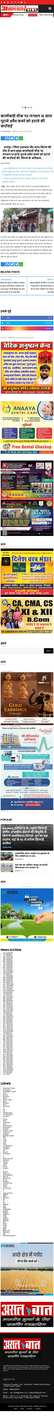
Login (15, 1415)
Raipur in (6, 1180)
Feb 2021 (8, 1068)
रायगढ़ (5, 1233)
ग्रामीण (5, 1224)
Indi (4, 1149)
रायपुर (5, 1234)
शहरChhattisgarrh (9, 1242)
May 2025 (8, 984)
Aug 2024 (8, 999)
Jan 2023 (7, 1030)
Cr (4, 1125)
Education (6, 1134)
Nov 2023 (8, 1014)
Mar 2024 (8, 1007)
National (6, 1167)
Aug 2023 (8, 1019)
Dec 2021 (8, 1051)
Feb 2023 (8, 1029)
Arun (4, 1100)
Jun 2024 (7, 1002)
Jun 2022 (7, 1042)
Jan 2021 (7, 1069)
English (5, 1136)
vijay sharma (7, 1200)
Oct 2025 (7, 976)
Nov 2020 (8, 1073)
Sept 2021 (8, 1056)
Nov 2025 (8, 975)
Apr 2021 (7, 1065)
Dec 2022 (8, 1032)
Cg (4, 1116)
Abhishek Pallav (9, 1095)
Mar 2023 (8, 1027)
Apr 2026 (7, 966)
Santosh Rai (7, 1190)
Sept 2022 (8, 1037)
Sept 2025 (8, 978)
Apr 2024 (7, 1006)
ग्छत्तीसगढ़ (6, 1221)
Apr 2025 (7, 986)
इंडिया (4, 1203)
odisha (5, 1170)
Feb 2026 (8, 970)
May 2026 (8, 965)
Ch (4, 1118)
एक (4, 1206)
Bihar (5, 1108)
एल (4, 1210)
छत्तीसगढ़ (5, 1228)
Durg (4, 1131)
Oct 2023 (7, 1015)
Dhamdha (6, 1129)
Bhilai (5, 1105)
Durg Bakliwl (7, 1133)
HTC (4, 1144)
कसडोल (5, 1218)
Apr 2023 (7, 1025)
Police (5, 1174)
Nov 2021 (8, 1053)
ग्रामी (4, 1223)
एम (4, 1208)
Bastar (5, 1102)
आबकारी (5, 1201)
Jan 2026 (7, 971)
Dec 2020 (8, 1071)
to (3, 1197)
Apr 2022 (7, 1045)
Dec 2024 (8, 993)
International (7, 1152)
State (5, 1193)
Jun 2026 (7, 963)
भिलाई (5, 1231)
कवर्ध (4, 1213)
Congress (6, 1123)
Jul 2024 (7, 1001)
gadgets (6, 1141)
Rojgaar (6, 1188)
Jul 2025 (7, 981)
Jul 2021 (7, 1060)
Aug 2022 (8, 1038)
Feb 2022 (8, 1048)
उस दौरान (6, 1205)
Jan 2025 (8, 991)
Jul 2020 (7, 1079)
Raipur (5, 1179)
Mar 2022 (8, 1047)
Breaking (6, 1113)
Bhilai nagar (7, 1107)
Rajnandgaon (8, 1182)
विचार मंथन (6, 1238)
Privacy (29, 1415)
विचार (4, 1236)
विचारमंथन (6, 1239)
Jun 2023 (7, 1022)
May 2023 (8, 1024)
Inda (4, 1146)
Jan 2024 (7, 1011)
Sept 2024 (8, 997)
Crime (5, 1126)
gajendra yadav (8, 1143)
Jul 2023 (7, 1020)
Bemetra (6, 1103)
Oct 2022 (7, 1035)
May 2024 (8, 1004)
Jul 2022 (7, 1040)
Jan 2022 (7, 1050)
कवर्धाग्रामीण (7, 1216)
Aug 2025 (8, 979)
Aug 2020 (8, 1078)
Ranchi (5, 1183)
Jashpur (6, 1156)
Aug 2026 (8, 960)
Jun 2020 (7, 1081)
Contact (38, 1415)
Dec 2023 (8, 1012)
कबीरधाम (5, 1211)
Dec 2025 (8, 973)
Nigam (5, 1169)
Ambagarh (7, 1097)
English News (8, 1138)
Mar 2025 (8, 988)
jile (4, 1157)
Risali (5, 1187)
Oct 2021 (7, 1055)
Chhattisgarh (7, 1120)
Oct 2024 (7, 996)
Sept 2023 (8, 1017)
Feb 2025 (8, 989)
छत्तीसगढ (5, 1226)
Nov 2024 (8, 994)
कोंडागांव (5, 1220)
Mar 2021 (8, 1066)
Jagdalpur (6, 1154)
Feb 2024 (8, 1009)
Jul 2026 (7, 961)
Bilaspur (6, 1110)
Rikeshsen (7, 1185)
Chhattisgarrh (8, 1121)
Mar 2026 (8, 968)
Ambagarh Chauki (9, 1098)
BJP (4, 1111)
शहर (4, 1241)
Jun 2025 (7, 983)
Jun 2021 (7, 1061)
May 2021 (8, 1063)
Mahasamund (8, 1165)
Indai (5, 1147)
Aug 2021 (8, 1058)
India (5, 1151)
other (5, 1172)
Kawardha (6, 1161)
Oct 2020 (7, 1074)
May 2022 (8, 1043)
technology (7, 1195)
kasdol (5, 1159)
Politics (6, 1175)
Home (22, 1415)
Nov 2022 (8, 1033)
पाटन (4, 1229)
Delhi (5, 1128)
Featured (6, 1139)
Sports (5, 1192)
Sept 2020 (8, 1076)
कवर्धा (4, 1215)
